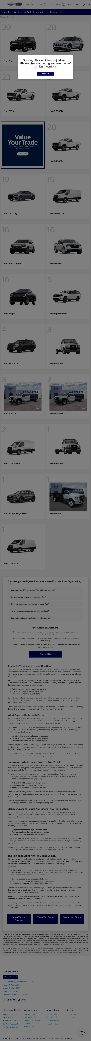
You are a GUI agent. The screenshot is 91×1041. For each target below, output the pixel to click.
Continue (45, 73)
